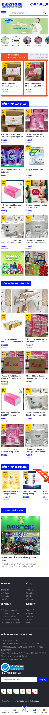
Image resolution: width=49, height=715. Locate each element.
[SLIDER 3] (24, 26)
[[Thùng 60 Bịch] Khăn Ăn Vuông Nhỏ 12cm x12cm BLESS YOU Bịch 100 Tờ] (12, 362)
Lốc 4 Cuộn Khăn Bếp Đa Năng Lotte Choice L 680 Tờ (11, 243)
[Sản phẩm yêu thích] (32, 5)
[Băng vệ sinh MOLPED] (36, 156)
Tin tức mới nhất (12, 510)
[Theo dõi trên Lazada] (35, 691)
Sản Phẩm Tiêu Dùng (30, 46)
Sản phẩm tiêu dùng (14, 467)
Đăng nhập (29, 593)
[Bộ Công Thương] (12, 667)
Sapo (37, 701)
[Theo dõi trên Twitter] (9, 691)
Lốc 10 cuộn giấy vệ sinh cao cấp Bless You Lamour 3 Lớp (12, 341)
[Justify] (45, 12)
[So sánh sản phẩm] (44, 5)
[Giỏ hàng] (38, 5)
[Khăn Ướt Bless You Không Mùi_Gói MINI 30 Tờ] (34, 71)
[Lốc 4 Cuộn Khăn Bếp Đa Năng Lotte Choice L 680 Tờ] (12, 226)
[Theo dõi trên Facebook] (3, 691)
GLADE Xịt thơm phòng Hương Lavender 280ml (29, 493)
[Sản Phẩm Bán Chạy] (13, 263)
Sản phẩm (5, 596)
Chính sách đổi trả (8, 616)
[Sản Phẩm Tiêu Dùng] (27, 40)
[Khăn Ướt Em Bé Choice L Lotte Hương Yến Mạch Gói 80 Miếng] (11, 71)
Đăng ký (28, 596)
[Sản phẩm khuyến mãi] (19, 301)
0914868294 (15, 656)
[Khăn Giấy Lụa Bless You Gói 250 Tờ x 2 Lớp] (12, 191)
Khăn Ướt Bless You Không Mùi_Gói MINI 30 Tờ (34, 86)
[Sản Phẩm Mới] (38, 40)
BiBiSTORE (20, 701)
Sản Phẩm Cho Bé (7, 46)
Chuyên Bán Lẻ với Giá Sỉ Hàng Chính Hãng (18, 558)
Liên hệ (4, 599)
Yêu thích (44, 712)
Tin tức (28, 620)
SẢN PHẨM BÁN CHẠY (14, 103)
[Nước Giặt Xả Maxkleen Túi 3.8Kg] (12, 156)
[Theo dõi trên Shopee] (22, 691)
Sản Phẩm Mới (39, 46)
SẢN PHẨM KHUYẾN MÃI (15, 283)
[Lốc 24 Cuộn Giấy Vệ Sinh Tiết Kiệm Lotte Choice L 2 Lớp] (36, 226)
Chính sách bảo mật (9, 610)
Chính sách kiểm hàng (10, 620)
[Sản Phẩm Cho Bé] (5, 40)
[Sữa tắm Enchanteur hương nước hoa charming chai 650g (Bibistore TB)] (11, 480)
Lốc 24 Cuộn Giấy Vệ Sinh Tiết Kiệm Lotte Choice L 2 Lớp (36, 243)
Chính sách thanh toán (10, 623)
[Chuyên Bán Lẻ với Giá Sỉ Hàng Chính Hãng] (20, 535)
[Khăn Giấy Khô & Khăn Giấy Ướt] (16, 40)
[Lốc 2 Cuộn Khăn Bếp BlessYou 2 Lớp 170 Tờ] (36, 120)
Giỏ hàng (29, 599)
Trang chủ (5, 590)
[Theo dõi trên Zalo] (16, 691)
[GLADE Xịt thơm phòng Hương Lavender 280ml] (32, 480)
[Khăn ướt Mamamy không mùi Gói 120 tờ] (36, 191)
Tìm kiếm (29, 590)
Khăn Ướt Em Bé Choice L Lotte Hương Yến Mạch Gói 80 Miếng (11, 86)
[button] (25, 32)
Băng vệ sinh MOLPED (34, 170)
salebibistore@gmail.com (11, 659)
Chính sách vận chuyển (10, 613)
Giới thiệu (5, 593)
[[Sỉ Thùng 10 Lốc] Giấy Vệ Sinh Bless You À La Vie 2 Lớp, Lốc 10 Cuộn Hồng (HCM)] (36, 325)
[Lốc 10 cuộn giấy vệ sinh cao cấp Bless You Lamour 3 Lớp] (12, 325)
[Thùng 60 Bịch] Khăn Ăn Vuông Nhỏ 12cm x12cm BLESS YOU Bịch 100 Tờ (11, 378)
